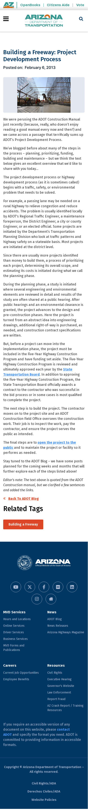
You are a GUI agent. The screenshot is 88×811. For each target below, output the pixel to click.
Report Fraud (56, 699)
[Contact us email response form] (51, 599)
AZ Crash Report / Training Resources (65, 708)
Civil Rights (54, 673)
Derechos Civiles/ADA (43, 791)
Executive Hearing (59, 679)
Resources (56, 665)
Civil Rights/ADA (44, 783)
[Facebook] (44, 587)
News (51, 612)
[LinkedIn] (72, 587)
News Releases (57, 626)
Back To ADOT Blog (23, 499)
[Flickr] (58, 587)
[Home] (44, 21)
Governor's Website (60, 686)
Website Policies (44, 800)
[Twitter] (30, 587)
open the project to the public (39, 445)
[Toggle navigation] (6, 18)
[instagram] (37, 599)
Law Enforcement (59, 692)
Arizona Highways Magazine (65, 632)
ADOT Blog (54, 619)
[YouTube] (15, 587)
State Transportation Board (37, 371)
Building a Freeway (23, 524)
